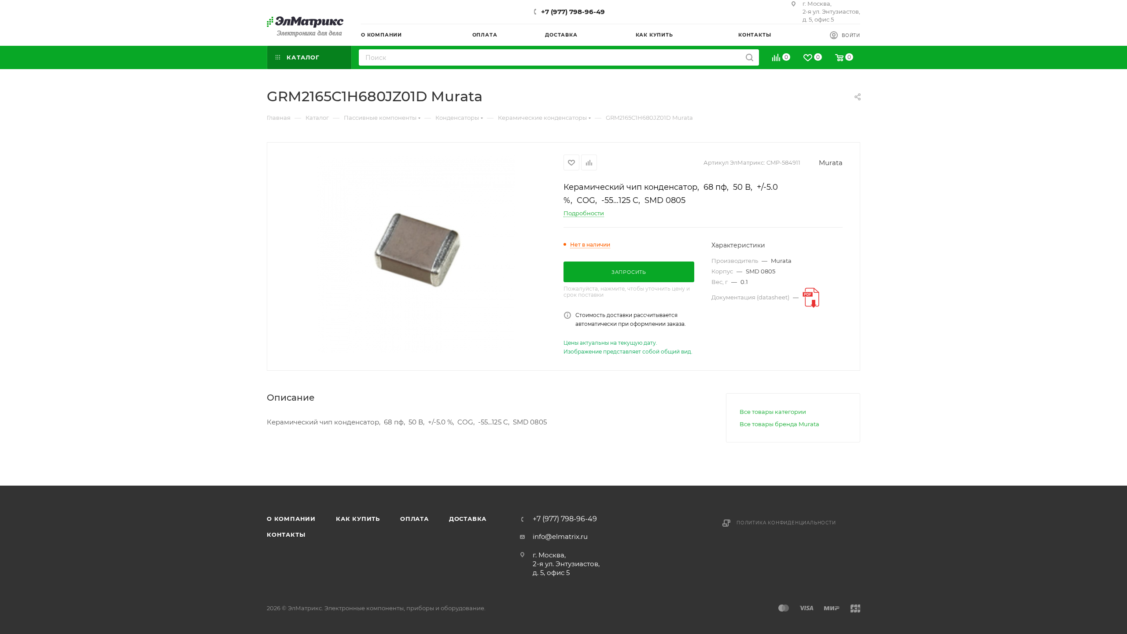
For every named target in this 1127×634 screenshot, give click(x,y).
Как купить (358, 518)
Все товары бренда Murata (779, 424)
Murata (831, 162)
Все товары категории (773, 411)
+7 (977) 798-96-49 (573, 11)
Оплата (414, 518)
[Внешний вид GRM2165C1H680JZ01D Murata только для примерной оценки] (416, 254)
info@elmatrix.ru (560, 536)
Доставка (467, 518)
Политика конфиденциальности (786, 523)
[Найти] (749, 57)
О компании (291, 518)
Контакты (286, 534)
